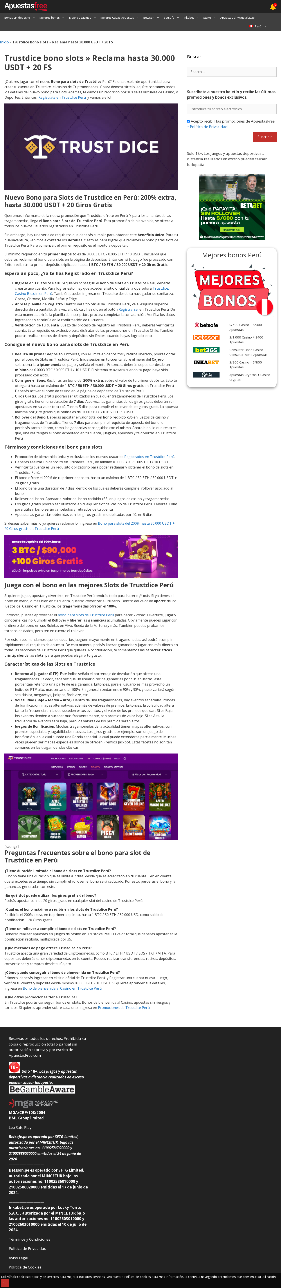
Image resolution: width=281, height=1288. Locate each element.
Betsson (148, 18)
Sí (5, 1283)
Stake (207, 18)
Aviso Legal (18, 1257)
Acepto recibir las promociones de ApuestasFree (231, 124)
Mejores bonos (50, 18)
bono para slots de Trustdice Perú (86, 615)
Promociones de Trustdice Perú (124, 1007)
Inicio (4, 42)
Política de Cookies (25, 1267)
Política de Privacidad (207, 126)
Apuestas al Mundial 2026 (237, 18)
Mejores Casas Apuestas (117, 18)
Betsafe (169, 18)
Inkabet (189, 18)
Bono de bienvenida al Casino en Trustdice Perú (62, 988)
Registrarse (128, 309)
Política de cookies (137, 1277)
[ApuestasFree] (23, 6)
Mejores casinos (80, 18)
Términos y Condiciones (29, 1239)
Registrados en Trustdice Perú (149, 456)
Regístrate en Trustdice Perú (62, 97)
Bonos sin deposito (17, 18)
